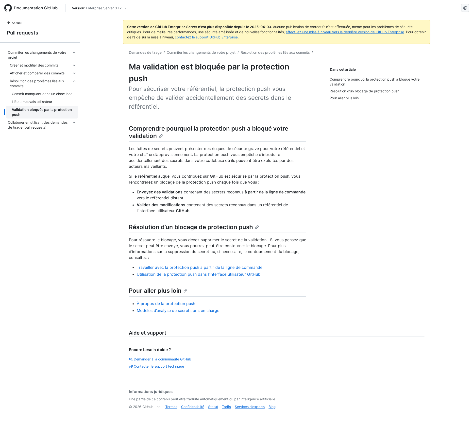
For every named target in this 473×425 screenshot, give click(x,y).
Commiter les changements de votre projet (201, 52)
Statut (213, 407)
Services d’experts (250, 407)
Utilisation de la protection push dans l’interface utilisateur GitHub (198, 274)
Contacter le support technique (159, 366)
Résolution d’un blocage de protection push (191, 227)
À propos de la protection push (166, 303)
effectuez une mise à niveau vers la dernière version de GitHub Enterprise (345, 32)
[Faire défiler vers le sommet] (462, 414)
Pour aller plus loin (155, 290)
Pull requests (22, 33)
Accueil (17, 23)
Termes (171, 407)
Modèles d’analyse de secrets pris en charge (178, 310)
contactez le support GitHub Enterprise (206, 37)
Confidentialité (192, 407)
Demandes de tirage (145, 52)
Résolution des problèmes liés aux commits (275, 52)
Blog (272, 407)
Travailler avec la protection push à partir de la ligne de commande (199, 267)
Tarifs (226, 407)
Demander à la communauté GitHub (162, 359)
